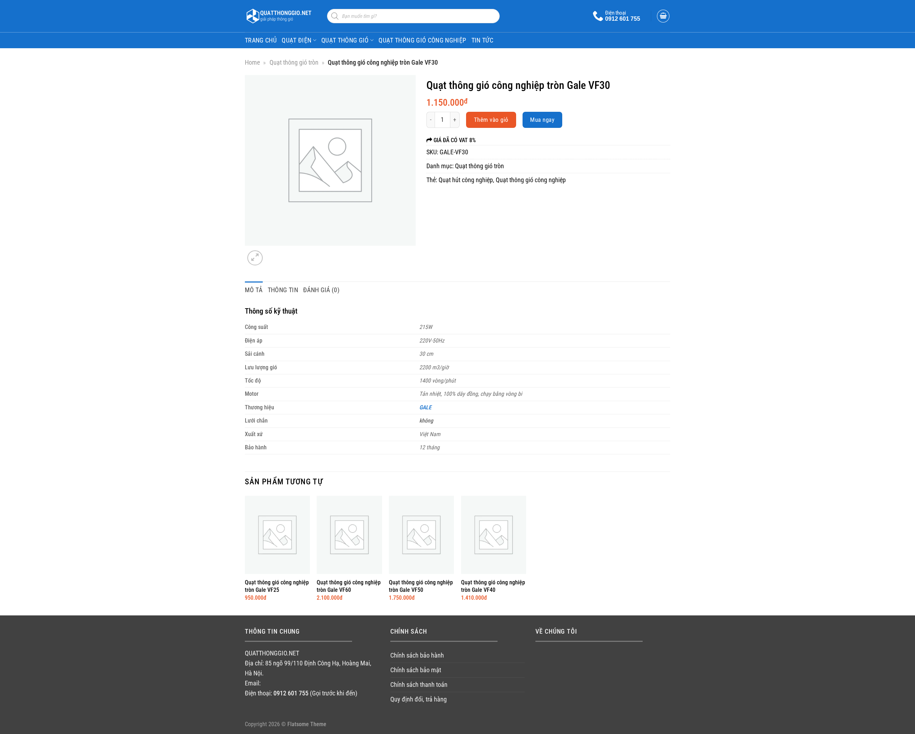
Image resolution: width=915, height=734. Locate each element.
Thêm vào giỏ (491, 119)
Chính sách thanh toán (418, 684)
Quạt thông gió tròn (293, 62)
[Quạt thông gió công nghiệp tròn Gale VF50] (421, 535)
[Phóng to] (255, 258)
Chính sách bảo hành (417, 655)
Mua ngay (542, 119)
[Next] (274, 253)
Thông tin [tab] (283, 290)
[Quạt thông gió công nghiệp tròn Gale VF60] (349, 535)
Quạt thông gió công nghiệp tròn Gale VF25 (277, 586)
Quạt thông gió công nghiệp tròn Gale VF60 (349, 586)
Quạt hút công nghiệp (466, 180)
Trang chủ (261, 40)
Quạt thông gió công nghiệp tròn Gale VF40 (493, 586)
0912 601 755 (622, 19)
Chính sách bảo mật (415, 670)
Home (252, 62)
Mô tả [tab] (254, 290)
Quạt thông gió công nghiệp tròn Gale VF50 (421, 586)
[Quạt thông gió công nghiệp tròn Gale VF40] (493, 535)
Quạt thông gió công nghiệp (422, 40)
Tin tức (482, 40)
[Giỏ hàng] (663, 16)
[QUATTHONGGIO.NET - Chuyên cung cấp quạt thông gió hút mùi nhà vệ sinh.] (280, 16)
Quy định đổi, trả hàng (418, 699)
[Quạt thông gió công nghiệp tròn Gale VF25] (277, 535)
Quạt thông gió (345, 40)
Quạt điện (296, 40)
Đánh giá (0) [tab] (321, 290)
